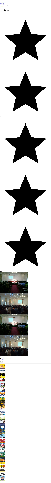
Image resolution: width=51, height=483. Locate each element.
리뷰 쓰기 (1, 362)
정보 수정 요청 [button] (2, 359)
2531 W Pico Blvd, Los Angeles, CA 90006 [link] (6, 358)
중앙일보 (2, 3)
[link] (25, 366)
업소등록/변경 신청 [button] (2, 4)
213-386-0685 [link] (2, 357)
